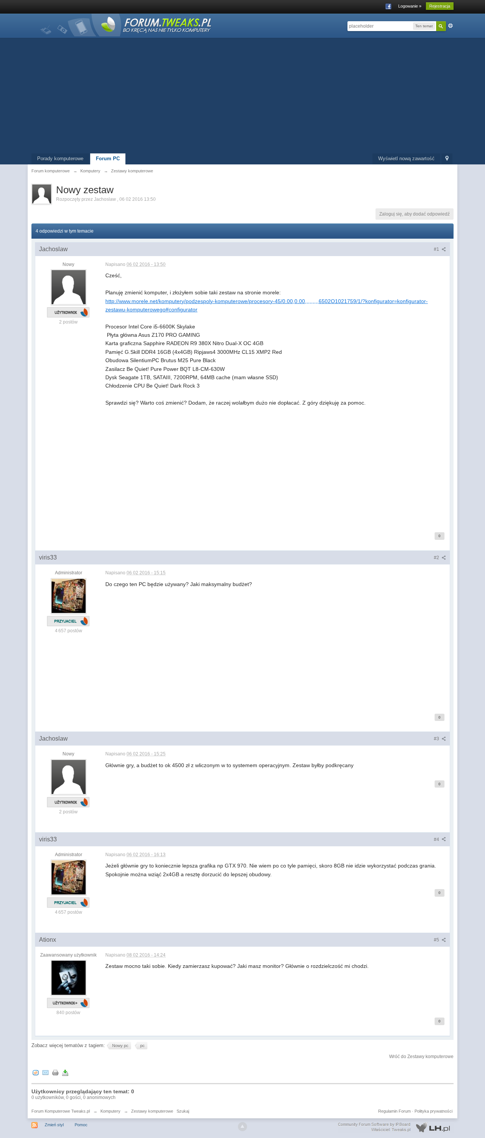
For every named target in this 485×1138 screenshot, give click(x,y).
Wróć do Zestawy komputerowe (421, 1056)
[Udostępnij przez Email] (45, 1072)
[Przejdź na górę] (242, 1126)
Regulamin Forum (394, 1111)
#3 (437, 738)
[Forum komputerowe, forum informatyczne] (126, 24)
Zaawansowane (450, 26)
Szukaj (183, 1111)
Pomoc (81, 1124)
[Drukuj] (55, 1072)
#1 (437, 249)
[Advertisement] (242, 97)
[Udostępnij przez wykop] (36, 1072)
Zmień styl (54, 1124)
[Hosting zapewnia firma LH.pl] (396, 1127)
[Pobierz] (65, 1072)
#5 (437, 940)
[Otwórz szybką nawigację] (446, 158)
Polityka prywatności (433, 1111)
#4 (437, 839)
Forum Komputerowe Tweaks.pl (60, 1111)
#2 (437, 557)
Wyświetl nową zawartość (406, 158)
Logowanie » (409, 6)
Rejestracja (439, 6)
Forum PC (108, 158)
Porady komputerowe (60, 158)
